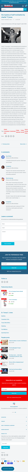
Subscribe (14, 267)
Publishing (3, 326)
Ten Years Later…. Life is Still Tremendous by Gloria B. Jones (15, 355)
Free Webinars (4, 329)
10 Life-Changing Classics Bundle (16, 291)
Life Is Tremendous (13, 299)
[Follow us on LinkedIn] (7, 282)
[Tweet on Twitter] (11, 136)
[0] (25, 6)
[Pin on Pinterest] (8, 136)
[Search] (25, 9)
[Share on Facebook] (6, 136)
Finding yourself (22, 131)
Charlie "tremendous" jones (7, 131)
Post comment (7, 243)
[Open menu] (2, 5)
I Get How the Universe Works (15, 369)
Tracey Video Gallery (5, 322)
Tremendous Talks (5, 319)
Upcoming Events (5, 332)
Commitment (13, 131)
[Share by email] (13, 136)
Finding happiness (18, 131)
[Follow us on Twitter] (2, 282)
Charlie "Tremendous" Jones (6, 19)
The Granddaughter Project (15, 347)
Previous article (6, 144)
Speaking (3, 316)
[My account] (23, 6)
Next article (22, 144)
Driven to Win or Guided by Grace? (16, 362)
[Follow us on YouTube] (5, 282)
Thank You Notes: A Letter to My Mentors (18, 340)
